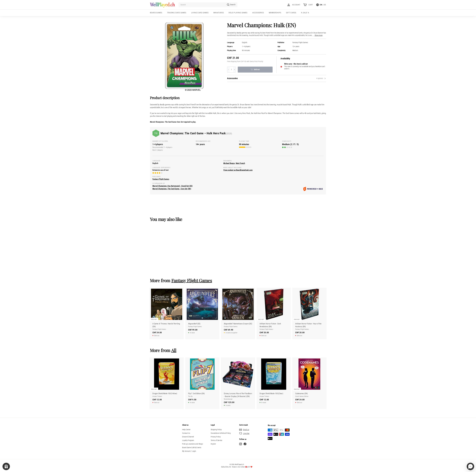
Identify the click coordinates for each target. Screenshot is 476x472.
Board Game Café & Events (191, 447)
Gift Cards (291, 13)
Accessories (258, 13)
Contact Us (186, 433)
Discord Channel (188, 437)
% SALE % (305, 13)
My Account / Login (189, 451)
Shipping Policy (216, 430)
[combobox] (207, 4)
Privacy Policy (216, 437)
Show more (319, 35)
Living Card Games (200, 13)
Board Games (156, 13)
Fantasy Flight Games (300, 42)
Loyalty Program (188, 440)
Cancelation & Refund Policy (221, 433)
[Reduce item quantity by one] (228, 70)
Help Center (186, 430)
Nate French (240, 163)
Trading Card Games (176, 13)
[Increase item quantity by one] (234, 70)
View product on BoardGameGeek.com (238, 170)
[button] (470, 466)
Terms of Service (216, 440)
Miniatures (218, 13)
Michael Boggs (229, 163)
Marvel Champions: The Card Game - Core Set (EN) (171, 189)
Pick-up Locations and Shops (192, 444)
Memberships (275, 13)
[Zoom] (184, 56)
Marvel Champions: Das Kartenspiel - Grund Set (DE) (172, 186)
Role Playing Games (238, 13)
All (173, 350)
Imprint (213, 444)
